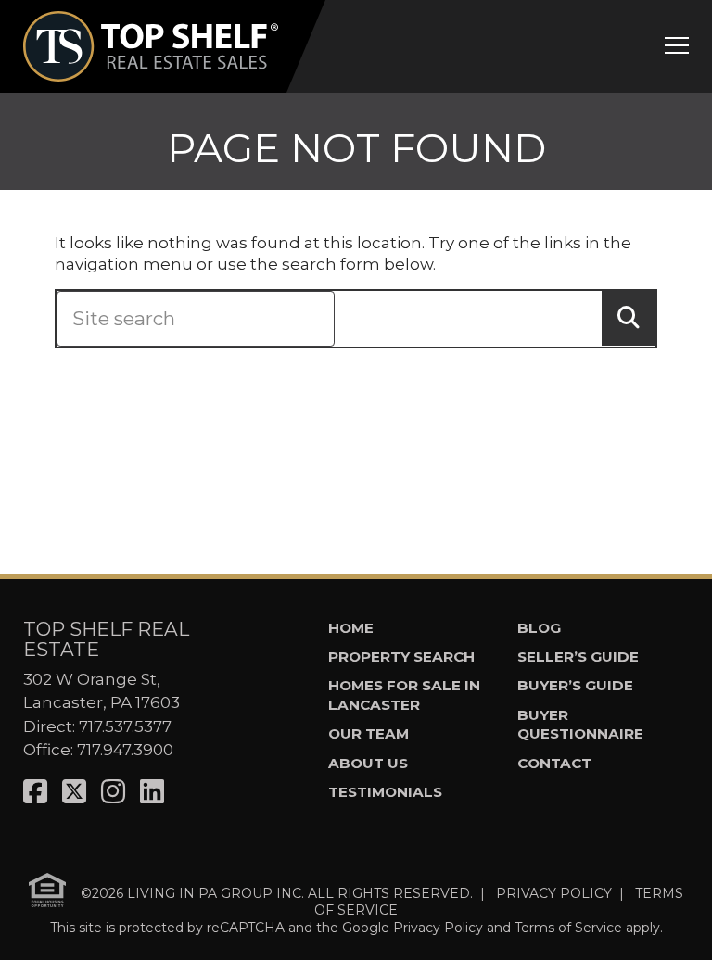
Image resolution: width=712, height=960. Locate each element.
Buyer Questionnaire (580, 724)
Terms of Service (568, 927)
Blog (539, 628)
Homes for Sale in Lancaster (404, 695)
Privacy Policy (438, 927)
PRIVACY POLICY (554, 892)
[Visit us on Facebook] (35, 792)
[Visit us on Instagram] (113, 792)
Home (351, 628)
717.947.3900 (125, 749)
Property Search (401, 656)
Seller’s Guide (578, 656)
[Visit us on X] (74, 792)
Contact (554, 763)
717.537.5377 (125, 726)
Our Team (368, 733)
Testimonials (385, 792)
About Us (368, 763)
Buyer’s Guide (575, 685)
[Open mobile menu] (677, 45)
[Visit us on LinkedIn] (152, 792)
